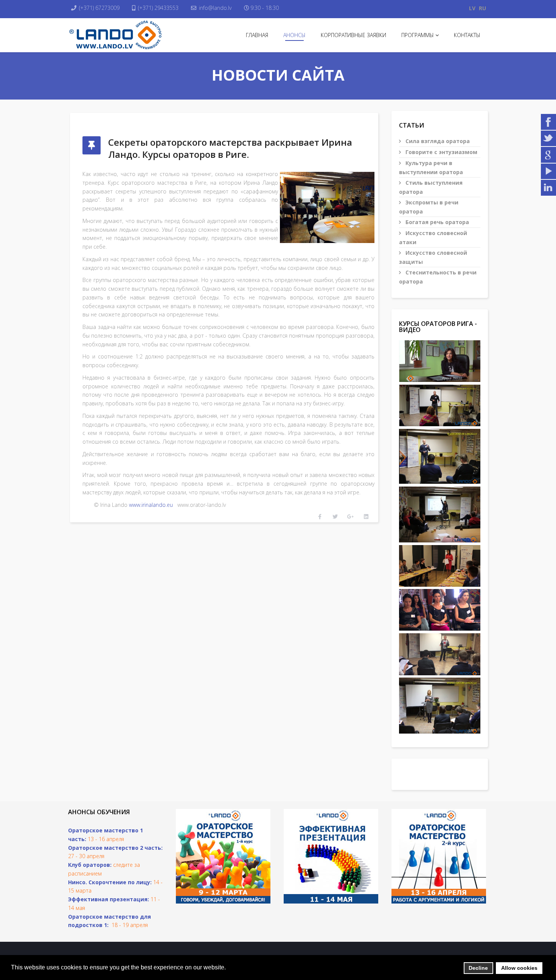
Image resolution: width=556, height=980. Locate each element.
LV (472, 8)
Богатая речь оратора (436, 222)
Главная (257, 35)
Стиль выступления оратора (431, 187)
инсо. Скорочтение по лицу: (112, 882)
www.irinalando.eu (151, 504)
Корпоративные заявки (353, 35)
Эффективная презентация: (108, 899)
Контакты (467, 35)
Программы (417, 35)
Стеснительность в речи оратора (438, 277)
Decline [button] (478, 968)
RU (482, 8)
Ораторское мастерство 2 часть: (115, 847)
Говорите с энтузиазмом (440, 152)
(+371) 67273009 (99, 7)
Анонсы (294, 35)
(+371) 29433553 (158, 7)
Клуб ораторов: (90, 864)
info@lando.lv (215, 7)
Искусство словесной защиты (433, 257)
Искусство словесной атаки (433, 237)
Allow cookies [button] (519, 968)
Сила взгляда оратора (437, 141)
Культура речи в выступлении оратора (431, 167)
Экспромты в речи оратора (428, 207)
